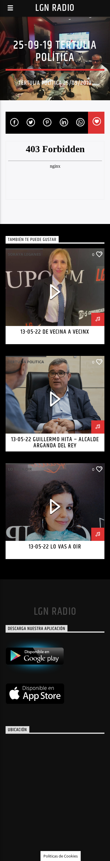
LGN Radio (55, 8)
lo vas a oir (20, 469)
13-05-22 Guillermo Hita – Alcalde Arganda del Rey (55, 443)
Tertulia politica (26, 361)
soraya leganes (24, 254)
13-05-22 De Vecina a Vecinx (55, 332)
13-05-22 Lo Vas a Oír (55, 546)
